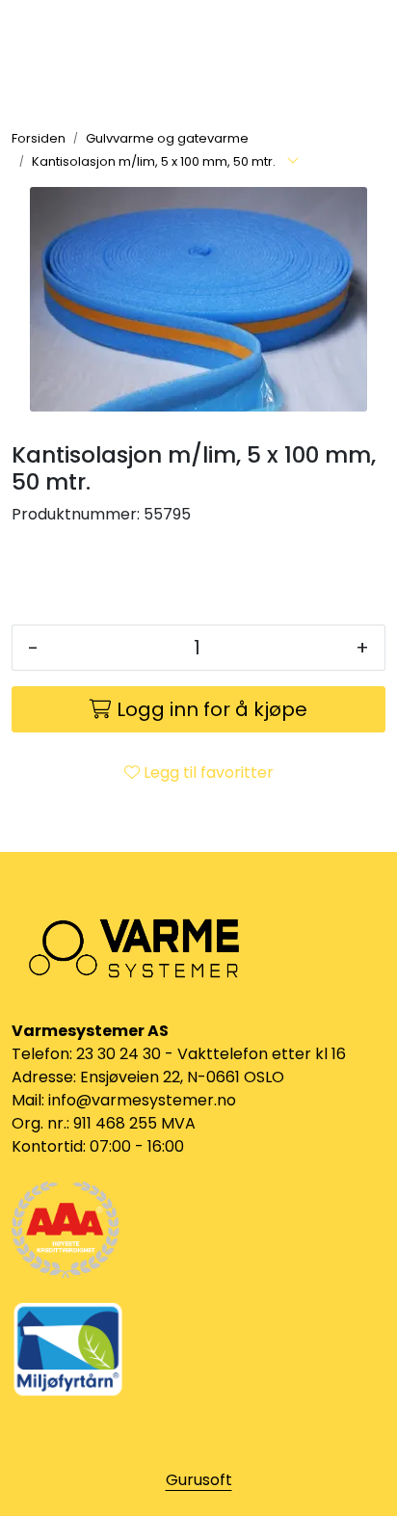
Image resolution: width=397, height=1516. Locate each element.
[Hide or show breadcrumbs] (293, 161)
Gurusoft (199, 1480)
